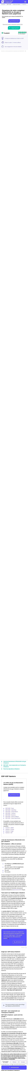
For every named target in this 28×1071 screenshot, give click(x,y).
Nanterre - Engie (9, 831)
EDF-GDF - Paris (10, 808)
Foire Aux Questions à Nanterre (11, 768)
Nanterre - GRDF (10, 827)
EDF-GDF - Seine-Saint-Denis (13, 818)
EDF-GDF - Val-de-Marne (12, 811)
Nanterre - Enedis (10, 829)
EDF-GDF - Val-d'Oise (11, 810)
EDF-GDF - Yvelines (10, 813)
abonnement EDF (17, 889)
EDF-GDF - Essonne (11, 815)
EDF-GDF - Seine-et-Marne (12, 816)
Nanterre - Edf (9, 832)
